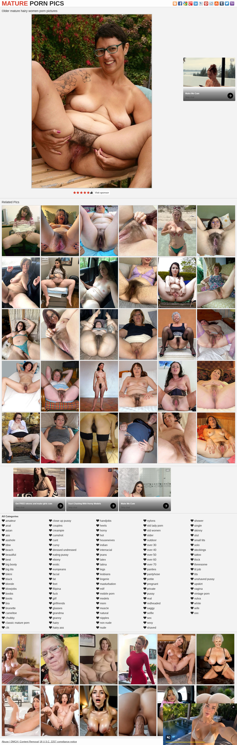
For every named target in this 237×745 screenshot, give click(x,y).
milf (101, 588)
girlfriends (58, 603)
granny (56, 617)
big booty (11, 564)
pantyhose (153, 574)
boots (8, 598)
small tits (199, 540)
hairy (55, 622)
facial (55, 574)
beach (9, 549)
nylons (150, 520)
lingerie (104, 579)
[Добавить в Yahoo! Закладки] (232, 3)
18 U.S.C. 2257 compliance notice (58, 741)
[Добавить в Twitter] (227, 3)
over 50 (151, 554)
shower (198, 520)
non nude (105, 622)
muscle (104, 608)
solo (197, 545)
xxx (196, 613)
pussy (150, 593)
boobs (9, 593)
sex (148, 617)
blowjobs (11, 588)
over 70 (151, 564)
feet (54, 583)
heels (103, 525)
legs (102, 569)
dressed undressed (64, 549)
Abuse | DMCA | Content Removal (20, 741)
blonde (9, 583)
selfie (150, 613)
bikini (8, 574)
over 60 (151, 559)
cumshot (57, 535)
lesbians (104, 574)
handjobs (105, 520)
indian (103, 545)
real (149, 598)
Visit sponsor (102, 192)
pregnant (152, 583)
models (104, 598)
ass (7, 535)
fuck (55, 593)
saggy (150, 608)
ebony (56, 559)
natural (103, 613)
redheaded (153, 603)
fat (54, 579)
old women (153, 530)
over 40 (151, 549)
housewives (107, 540)
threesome (200, 564)
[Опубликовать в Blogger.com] (175, 3)
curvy (55, 545)
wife (196, 608)
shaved (151, 627)
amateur (10, 520)
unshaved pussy (204, 579)
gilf (54, 598)
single (198, 525)
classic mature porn (17, 622)
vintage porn (202, 593)
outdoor (151, 540)
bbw (8, 545)
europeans (59, 569)
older (149, 535)
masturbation (107, 583)
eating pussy (60, 554)
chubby (10, 617)
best (8, 559)
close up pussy (61, 520)
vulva (197, 598)
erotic (56, 564)
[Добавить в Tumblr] (222, 3)
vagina (198, 588)
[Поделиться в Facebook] (180, 3)
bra (7, 603)
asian (8, 530)
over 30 (151, 545)
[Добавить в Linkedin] (196, 3)
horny (103, 530)
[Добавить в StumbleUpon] (216, 3)
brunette (10, 608)
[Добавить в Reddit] (211, 3)
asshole (10, 540)
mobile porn (107, 593)
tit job (197, 569)
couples (57, 525)
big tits (9, 569)
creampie (58, 530)
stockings (200, 549)
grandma (58, 613)
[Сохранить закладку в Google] (185, 3)
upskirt (198, 583)
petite (150, 579)
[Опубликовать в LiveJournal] (201, 3)
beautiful (10, 554)
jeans (103, 554)
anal (8, 525)
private (150, 588)
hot (101, 535)
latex (102, 559)
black (8, 579)
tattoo (197, 554)
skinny (198, 530)
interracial (105, 549)
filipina (56, 588)
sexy (149, 622)
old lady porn (154, 525)
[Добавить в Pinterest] (206, 3)
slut (196, 535)
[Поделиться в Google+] (190, 3)
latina (103, 564)
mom (102, 603)
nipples (104, 617)
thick (197, 559)
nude (102, 627)
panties (151, 569)
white (197, 603)
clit (7, 627)
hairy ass (58, 627)
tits (196, 574)
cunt (55, 540)
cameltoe (11, 613)
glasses (57, 608)
